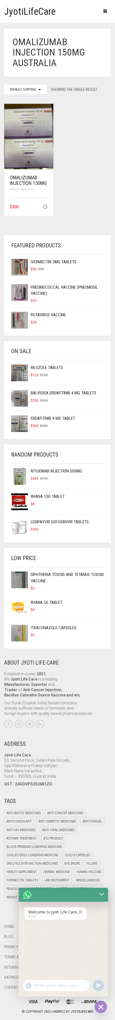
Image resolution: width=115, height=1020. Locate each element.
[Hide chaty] (101, 1007)
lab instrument (57, 880)
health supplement (21, 872)
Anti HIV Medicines (20, 830)
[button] (45, 207)
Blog (8, 936)
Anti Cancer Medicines (65, 813)
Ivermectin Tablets (22, 880)
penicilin (13, 889)
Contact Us (15, 987)
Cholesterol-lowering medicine (32, 855)
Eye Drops (72, 863)
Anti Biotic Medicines (23, 813)
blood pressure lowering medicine (34, 847)
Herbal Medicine (57, 872)
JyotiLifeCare (82, 1011)
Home (9, 926)
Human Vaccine (88, 872)
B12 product (54, 838)
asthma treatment (21, 838)
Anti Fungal (92, 821)
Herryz (59, 1011)
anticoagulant (19, 821)
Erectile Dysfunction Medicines (32, 863)
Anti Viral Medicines (58, 830)
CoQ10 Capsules (77, 855)
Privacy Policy (17, 946)
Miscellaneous (21, 189)
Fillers (92, 863)
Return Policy (17, 967)
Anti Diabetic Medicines (57, 821)
